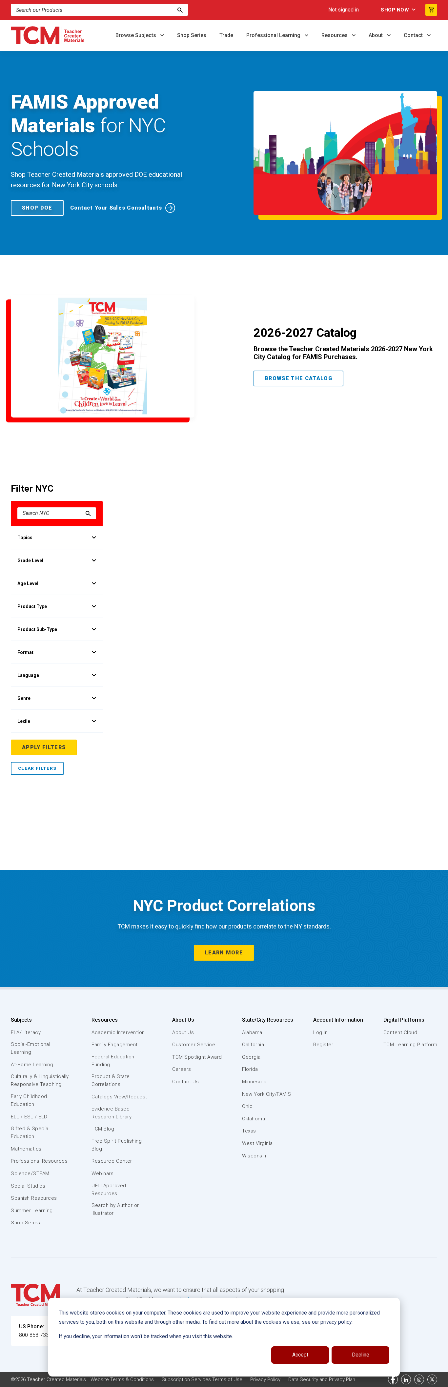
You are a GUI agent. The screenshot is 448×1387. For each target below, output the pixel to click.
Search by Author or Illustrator (115, 1209)
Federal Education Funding (113, 1061)
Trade (226, 35)
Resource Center (112, 1161)
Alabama (252, 1032)
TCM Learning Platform (410, 1045)
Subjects (21, 1020)
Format (25, 652)
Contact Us (185, 1082)
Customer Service (193, 1045)
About (376, 35)
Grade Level (30, 560)
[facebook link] (393, 1379)
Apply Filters (44, 747)
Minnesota (254, 1082)
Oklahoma (253, 1119)
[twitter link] (432, 1379)
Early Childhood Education (29, 1100)
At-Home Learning (32, 1065)
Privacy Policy (265, 1379)
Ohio (247, 1106)
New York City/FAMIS (266, 1094)
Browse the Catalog (298, 378)
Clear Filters (37, 768)
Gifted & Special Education (30, 1132)
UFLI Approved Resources (109, 1189)
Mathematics (26, 1149)
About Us (183, 1020)
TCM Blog (103, 1129)
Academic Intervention (118, 1032)
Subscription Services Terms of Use (202, 1379)
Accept (300, 1355)
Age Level (27, 583)
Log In (320, 1032)
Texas (249, 1131)
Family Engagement (115, 1045)
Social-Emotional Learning (30, 1048)
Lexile (23, 721)
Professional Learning (274, 35)
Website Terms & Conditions (122, 1379)
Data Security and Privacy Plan (321, 1379)
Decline (360, 1355)
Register (323, 1045)
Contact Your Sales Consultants (116, 208)
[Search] (180, 10)
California (253, 1045)
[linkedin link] (406, 1379)
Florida (250, 1069)
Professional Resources (39, 1161)
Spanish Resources (34, 1198)
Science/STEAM (30, 1173)
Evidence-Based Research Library (112, 1113)
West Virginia (257, 1143)
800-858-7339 (35, 1335)
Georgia (251, 1057)
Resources (335, 35)
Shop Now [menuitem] (395, 10)
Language (28, 675)
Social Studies (28, 1186)
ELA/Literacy (26, 1032)
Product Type (32, 606)
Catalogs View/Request (119, 1097)
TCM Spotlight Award (197, 1057)
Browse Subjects (136, 35)
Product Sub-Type (37, 629)
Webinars (102, 1173)
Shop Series (191, 35)
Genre (24, 698)
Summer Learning (32, 1211)
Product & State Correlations (111, 1080)
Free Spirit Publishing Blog (117, 1145)
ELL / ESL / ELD (29, 1117)
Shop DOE (37, 208)
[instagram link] (419, 1379)
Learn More (224, 952)
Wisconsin (254, 1156)
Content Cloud (400, 1032)
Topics (24, 537)
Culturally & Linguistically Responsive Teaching (40, 1080)
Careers (181, 1069)
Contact (414, 35)
